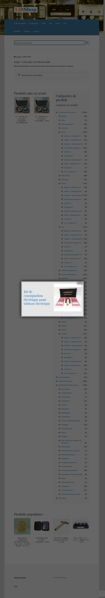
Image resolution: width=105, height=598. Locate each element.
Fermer (80, 283)
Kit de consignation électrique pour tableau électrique (37, 297)
